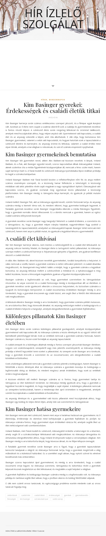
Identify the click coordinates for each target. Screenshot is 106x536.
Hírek (44, 100)
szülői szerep (58, 499)
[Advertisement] (53, 60)
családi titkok (39, 495)
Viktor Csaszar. (38, 531)
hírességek (11, 499)
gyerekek (67, 495)
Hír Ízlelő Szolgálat (53, 18)
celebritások (12, 495)
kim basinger (25, 499)
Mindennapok (57, 100)
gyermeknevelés (81, 495)
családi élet (25, 495)
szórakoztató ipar (41, 499)
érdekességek (54, 495)
